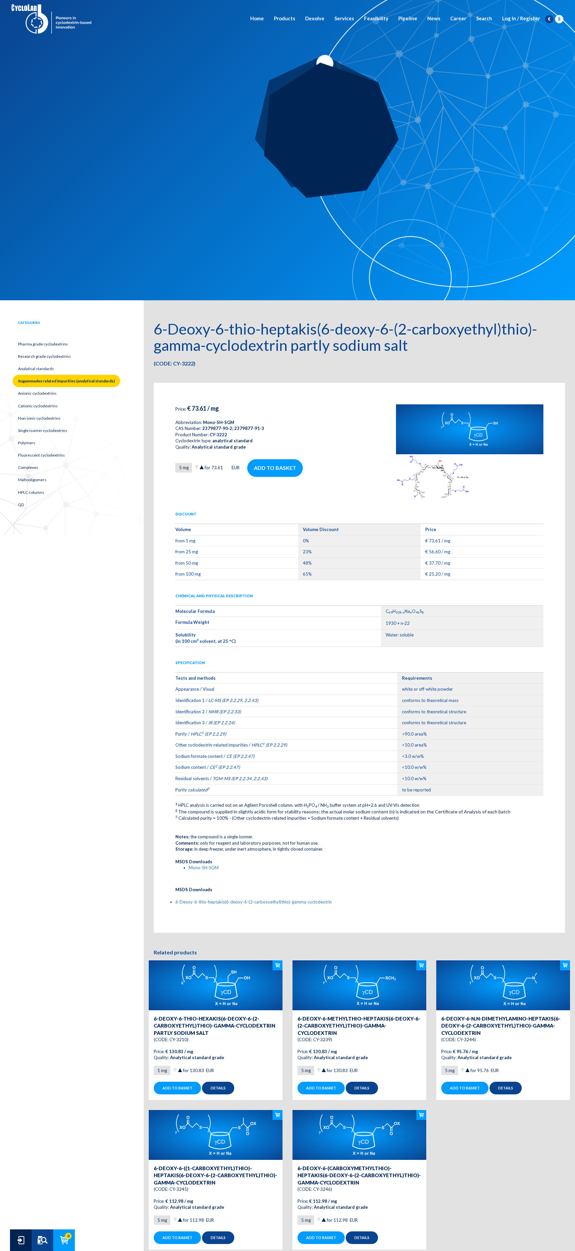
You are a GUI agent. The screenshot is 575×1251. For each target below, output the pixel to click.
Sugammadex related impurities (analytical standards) (66, 380)
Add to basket (275, 468)
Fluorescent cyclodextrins (41, 455)
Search (484, 18)
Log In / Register (521, 18)
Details (218, 1088)
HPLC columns (31, 492)
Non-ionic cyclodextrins (39, 418)
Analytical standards (36, 368)
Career (458, 18)
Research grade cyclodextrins (44, 356)
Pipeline (407, 18)
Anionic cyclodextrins (37, 393)
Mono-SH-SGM (204, 867)
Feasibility (376, 18)
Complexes (28, 467)
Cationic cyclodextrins (38, 405)
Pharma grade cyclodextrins (43, 344)
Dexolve (314, 18)
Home (257, 18)
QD (21, 504)
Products (284, 18)
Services (344, 18)
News (433, 18)
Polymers (26, 442)
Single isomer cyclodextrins (42, 430)
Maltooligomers (32, 479)
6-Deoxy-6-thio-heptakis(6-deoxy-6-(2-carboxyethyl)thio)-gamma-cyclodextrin (253, 901)
